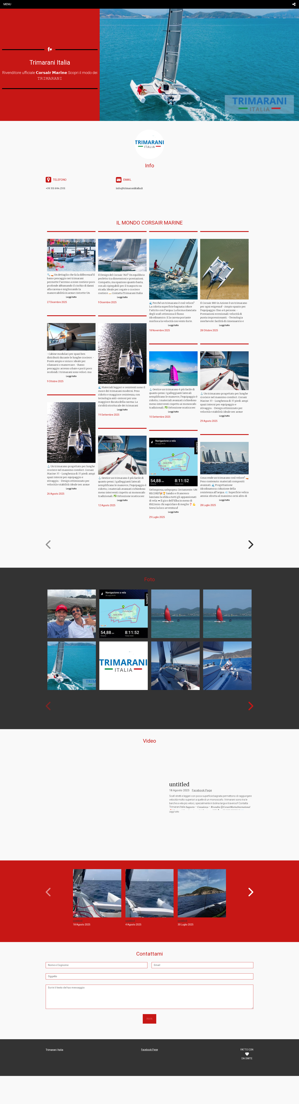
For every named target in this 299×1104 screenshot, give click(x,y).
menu (7, 4)
